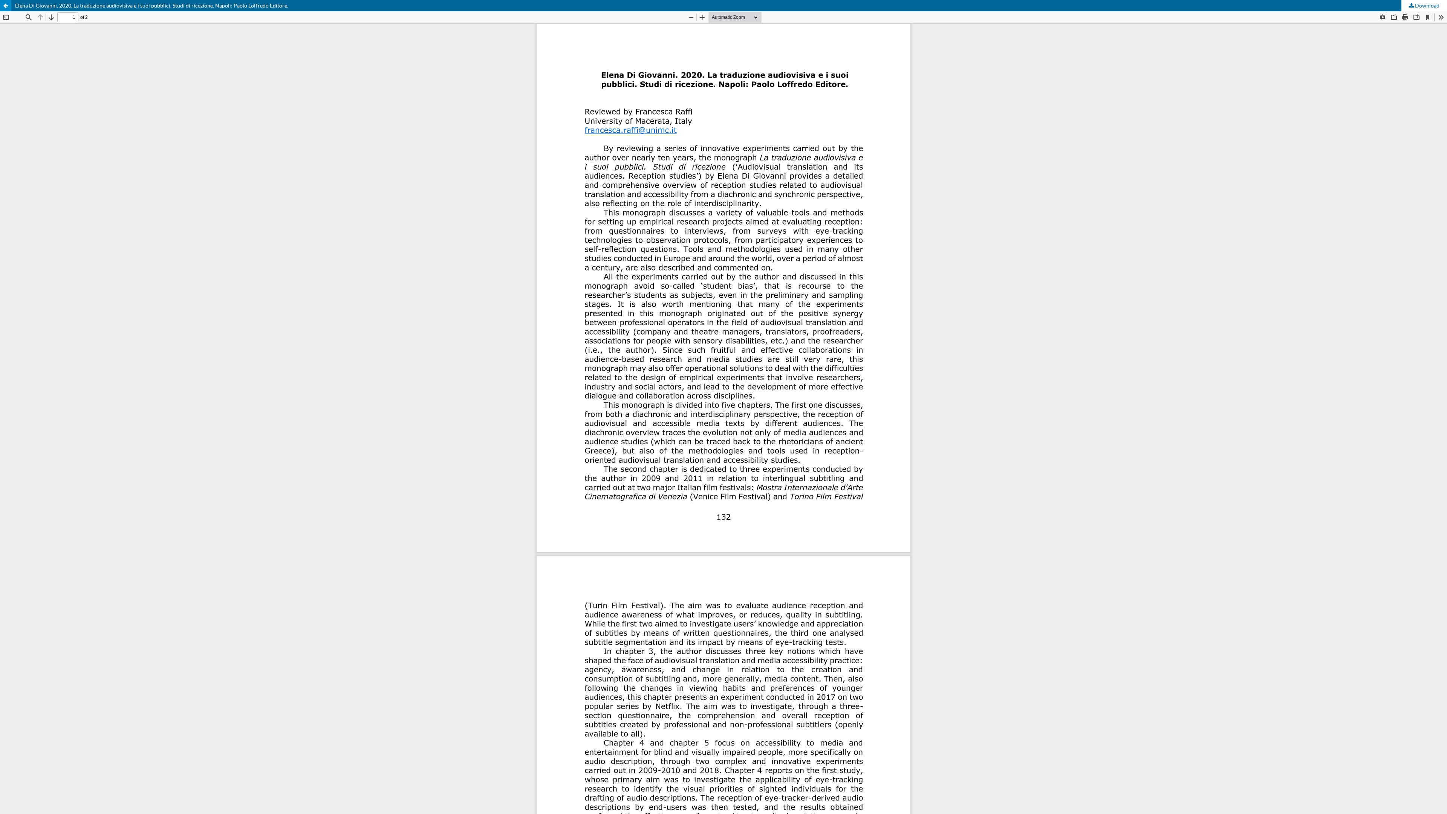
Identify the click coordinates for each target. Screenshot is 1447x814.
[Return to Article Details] (5, 5)
